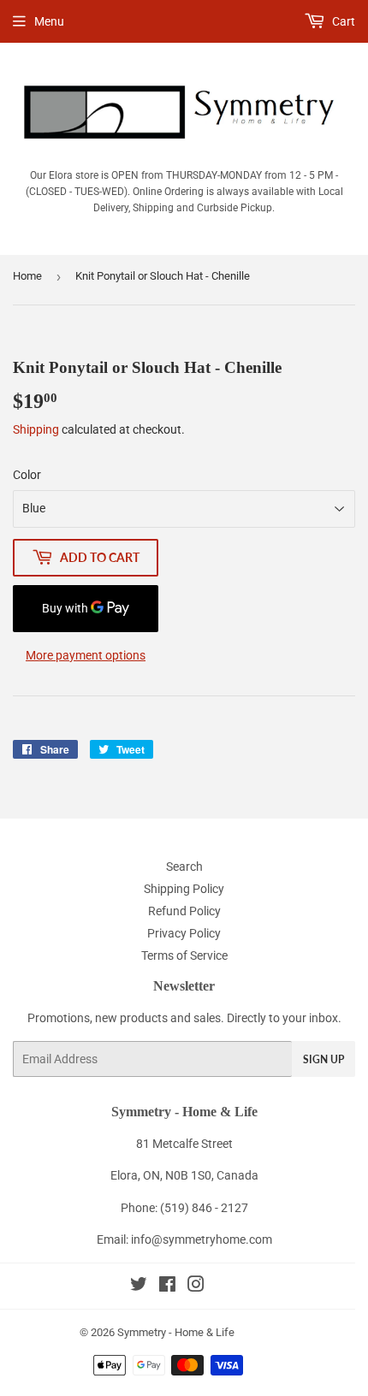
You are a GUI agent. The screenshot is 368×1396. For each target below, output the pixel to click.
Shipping (36, 429)
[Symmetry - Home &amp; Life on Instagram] (196, 1286)
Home (27, 275)
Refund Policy (184, 911)
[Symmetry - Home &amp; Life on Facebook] (167, 1286)
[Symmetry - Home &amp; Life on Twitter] (138, 1286)
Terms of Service (184, 955)
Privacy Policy (184, 933)
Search (184, 866)
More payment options (85, 655)
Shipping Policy (184, 889)
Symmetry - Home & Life (175, 1332)
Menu (49, 21)
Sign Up (323, 1059)
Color (27, 475)
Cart (342, 21)
